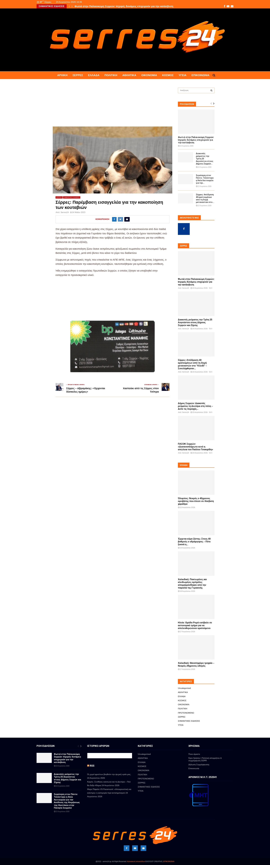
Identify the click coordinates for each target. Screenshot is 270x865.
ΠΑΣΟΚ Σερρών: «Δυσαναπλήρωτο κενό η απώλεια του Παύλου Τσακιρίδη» (195, 447)
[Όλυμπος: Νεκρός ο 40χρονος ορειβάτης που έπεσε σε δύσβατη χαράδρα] (196, 482)
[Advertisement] (112, 105)
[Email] (143, 848)
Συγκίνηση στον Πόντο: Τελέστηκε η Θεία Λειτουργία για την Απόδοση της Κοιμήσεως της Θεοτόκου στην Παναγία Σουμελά (67, 801)
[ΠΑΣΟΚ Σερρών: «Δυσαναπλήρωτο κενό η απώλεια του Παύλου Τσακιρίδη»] (196, 428)
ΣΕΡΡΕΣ (78, 75)
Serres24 (65, 212)
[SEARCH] (211, 90)
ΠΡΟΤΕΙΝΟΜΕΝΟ (186, 713)
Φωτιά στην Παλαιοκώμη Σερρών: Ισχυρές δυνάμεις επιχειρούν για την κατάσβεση (196, 140)
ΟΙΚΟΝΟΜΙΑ (149, 75)
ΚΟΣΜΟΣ (168, 75)
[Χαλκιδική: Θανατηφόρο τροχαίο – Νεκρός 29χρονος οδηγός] (196, 647)
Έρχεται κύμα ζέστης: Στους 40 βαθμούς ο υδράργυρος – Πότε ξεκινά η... (194, 542)
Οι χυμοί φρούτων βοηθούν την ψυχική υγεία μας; (109, 774)
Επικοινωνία (200, 75)
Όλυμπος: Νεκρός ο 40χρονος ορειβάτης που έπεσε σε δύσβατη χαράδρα (196, 501)
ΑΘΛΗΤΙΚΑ (129, 75)
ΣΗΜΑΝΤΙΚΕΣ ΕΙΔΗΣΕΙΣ (72, 197)
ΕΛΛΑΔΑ (93, 75)
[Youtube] (135, 848)
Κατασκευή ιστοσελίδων (136, 861)
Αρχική (62, 75)
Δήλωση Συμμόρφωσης (198, 764)
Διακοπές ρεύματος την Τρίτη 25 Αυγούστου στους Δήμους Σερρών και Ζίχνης (121, 6)
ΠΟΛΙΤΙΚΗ (110, 75)
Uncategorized (184, 688)
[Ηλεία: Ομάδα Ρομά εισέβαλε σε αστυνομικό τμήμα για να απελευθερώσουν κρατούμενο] (196, 607)
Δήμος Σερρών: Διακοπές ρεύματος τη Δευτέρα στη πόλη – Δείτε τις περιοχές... (195, 406)
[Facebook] (126, 848)
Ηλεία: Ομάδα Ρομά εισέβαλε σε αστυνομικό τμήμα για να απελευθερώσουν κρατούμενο (195, 625)
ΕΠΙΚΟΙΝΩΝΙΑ (168, 861)
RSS (92, 765)
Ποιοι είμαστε (194, 754)
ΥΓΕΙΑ (182, 75)
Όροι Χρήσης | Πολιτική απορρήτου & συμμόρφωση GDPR (205, 759)
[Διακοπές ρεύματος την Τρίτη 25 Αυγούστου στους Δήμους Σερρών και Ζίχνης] (185, 157)
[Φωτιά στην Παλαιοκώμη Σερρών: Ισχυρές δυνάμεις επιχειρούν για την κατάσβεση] (196, 122)
